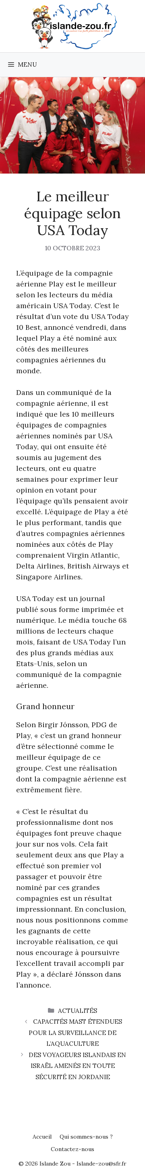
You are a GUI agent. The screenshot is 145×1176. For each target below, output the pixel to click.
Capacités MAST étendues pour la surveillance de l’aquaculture (75, 1032)
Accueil (42, 1136)
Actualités (77, 1010)
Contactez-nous (72, 1149)
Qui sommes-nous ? (86, 1136)
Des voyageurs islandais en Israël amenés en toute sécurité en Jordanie (77, 1066)
